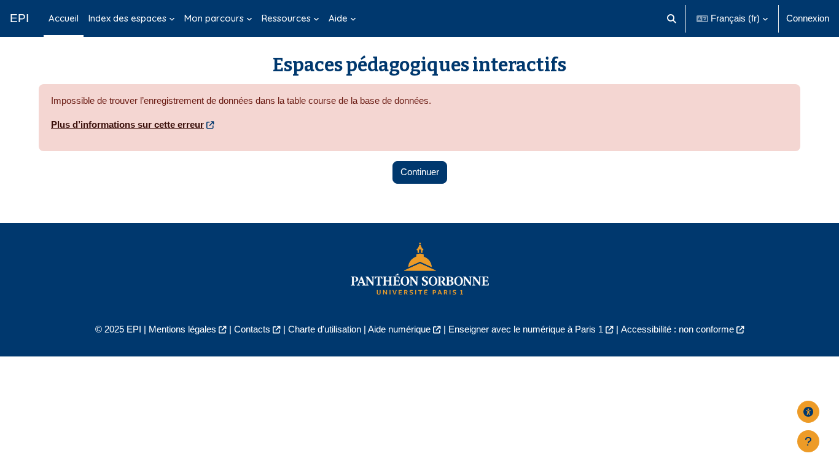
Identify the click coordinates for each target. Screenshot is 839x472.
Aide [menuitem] (338, 18)
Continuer (419, 172)
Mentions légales (182, 329)
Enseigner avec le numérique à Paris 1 (525, 329)
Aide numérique (399, 329)
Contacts (252, 329)
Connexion (807, 18)
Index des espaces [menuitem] (127, 18)
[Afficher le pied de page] (808, 441)
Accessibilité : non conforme (677, 329)
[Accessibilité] (808, 412)
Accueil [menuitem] (64, 18)
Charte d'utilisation (324, 329)
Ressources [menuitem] (286, 18)
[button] (672, 18)
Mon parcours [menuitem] (214, 18)
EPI (19, 18)
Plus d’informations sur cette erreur (127, 124)
